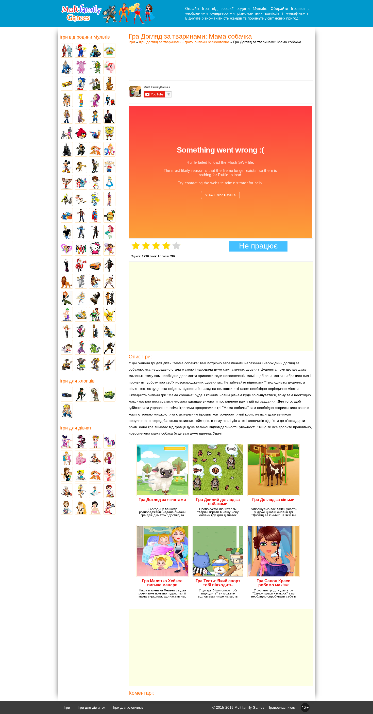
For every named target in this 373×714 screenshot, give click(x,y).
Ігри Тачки (67, 83)
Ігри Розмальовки (81, 474)
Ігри (132, 42)
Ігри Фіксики (109, 149)
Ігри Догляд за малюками (67, 474)
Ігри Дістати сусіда (109, 364)
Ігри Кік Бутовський (95, 182)
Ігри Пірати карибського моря (95, 232)
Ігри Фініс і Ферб (67, 314)
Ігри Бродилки (95, 458)
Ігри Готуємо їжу (109, 507)
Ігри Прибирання (81, 491)
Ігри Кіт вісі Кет (67, 347)
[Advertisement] (221, 57)
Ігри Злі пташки (81, 133)
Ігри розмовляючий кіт (81, 364)
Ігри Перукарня (109, 458)
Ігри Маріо (81, 50)
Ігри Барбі (81, 458)
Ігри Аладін (109, 199)
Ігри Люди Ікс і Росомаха (109, 347)
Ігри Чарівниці (81, 347)
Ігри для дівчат (75, 427)
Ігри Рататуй (95, 331)
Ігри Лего (95, 50)
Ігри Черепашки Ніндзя (95, 67)
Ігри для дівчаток (91, 707)
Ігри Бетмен (67, 149)
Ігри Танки (109, 394)
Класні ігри (81, 149)
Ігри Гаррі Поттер (81, 215)
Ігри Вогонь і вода (67, 50)
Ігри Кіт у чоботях (109, 298)
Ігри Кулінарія (109, 474)
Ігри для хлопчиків (128, 707)
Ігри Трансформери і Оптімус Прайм (95, 364)
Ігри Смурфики (95, 199)
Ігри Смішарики (109, 67)
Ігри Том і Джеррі (81, 281)
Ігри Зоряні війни (109, 100)
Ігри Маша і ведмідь (95, 100)
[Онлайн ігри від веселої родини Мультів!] (108, 22)
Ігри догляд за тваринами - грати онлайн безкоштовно (184, 42)
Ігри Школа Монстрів (81, 441)
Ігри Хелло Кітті (95, 248)
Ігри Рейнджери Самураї (81, 248)
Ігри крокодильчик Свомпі (95, 347)
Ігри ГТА (109, 116)
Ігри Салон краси (67, 133)
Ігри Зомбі (95, 394)
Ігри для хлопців (77, 381)
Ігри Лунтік (81, 67)
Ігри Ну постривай (81, 331)
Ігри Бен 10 (95, 83)
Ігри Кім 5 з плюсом (67, 298)
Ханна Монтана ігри (67, 331)
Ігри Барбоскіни (67, 182)
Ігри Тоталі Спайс (67, 248)
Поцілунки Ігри (81, 507)
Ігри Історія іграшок (95, 314)
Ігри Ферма (109, 50)
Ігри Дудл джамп (109, 215)
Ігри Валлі (67, 364)
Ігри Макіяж (95, 507)
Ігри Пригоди (67, 491)
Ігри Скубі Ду (109, 83)
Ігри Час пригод (81, 314)
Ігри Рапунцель (81, 116)
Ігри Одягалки (67, 458)
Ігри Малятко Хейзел (95, 441)
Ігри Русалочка (109, 232)
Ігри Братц (67, 116)
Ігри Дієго (95, 116)
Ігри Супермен (95, 215)
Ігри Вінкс (67, 441)
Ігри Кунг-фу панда (95, 298)
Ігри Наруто (67, 100)
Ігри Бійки (67, 411)
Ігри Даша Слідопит (109, 248)
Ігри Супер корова (81, 199)
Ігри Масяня (109, 166)
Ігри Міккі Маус (67, 166)
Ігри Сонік (81, 83)
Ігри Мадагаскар (81, 166)
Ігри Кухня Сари (109, 491)
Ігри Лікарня (95, 491)
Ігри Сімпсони (81, 100)
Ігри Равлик (95, 133)
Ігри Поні (109, 441)
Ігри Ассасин (109, 265)
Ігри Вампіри (67, 265)
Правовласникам (281, 707)
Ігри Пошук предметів (95, 166)
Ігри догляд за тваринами (95, 149)
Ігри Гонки (67, 394)
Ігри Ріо (67, 215)
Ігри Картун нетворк (67, 232)
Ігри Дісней (109, 182)
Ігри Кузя (109, 331)
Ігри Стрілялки (81, 394)
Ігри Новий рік (81, 265)
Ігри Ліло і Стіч (81, 182)
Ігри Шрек (67, 199)
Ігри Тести (67, 507)
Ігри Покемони (109, 314)
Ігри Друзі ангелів (81, 298)
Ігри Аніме (109, 281)
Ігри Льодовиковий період (95, 281)
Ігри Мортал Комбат (81, 232)
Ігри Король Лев (67, 281)
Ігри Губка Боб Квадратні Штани (109, 133)
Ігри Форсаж (95, 265)
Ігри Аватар (67, 67)
